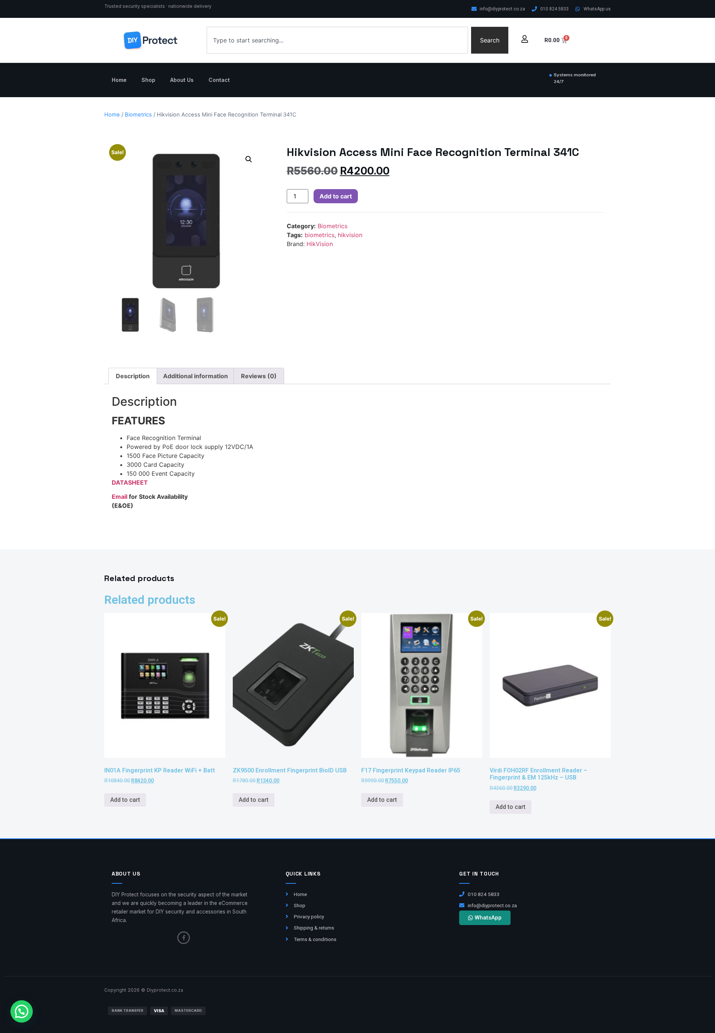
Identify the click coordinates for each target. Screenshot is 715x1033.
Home (119, 80)
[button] (248, 159)
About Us (182, 80)
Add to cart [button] (125, 799)
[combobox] (337, 40)
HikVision (319, 244)
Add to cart (336, 196)
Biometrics (138, 114)
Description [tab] (133, 376)
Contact (219, 80)
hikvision (350, 235)
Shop (148, 80)
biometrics (319, 235)
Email (120, 496)
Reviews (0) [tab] (259, 376)
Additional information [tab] (195, 376)
